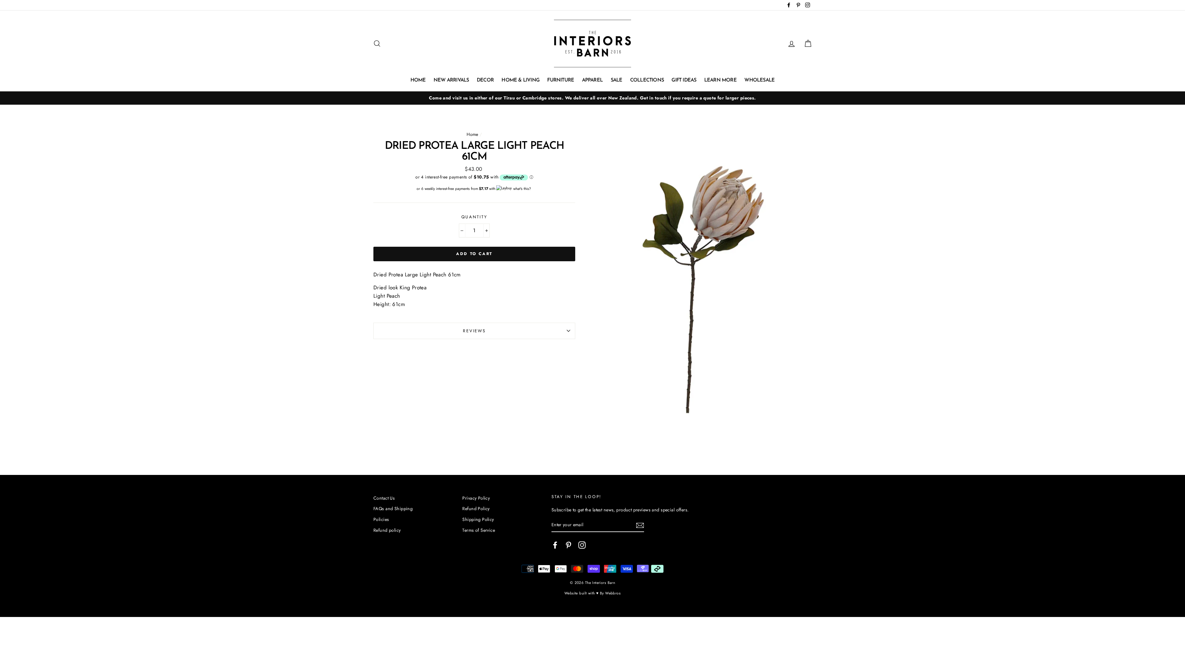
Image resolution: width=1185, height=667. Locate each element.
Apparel (592, 80)
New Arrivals (451, 80)
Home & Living (520, 80)
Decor (485, 80)
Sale (616, 80)
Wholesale (759, 80)
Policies (381, 519)
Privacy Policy (476, 498)
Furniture (560, 80)
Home (418, 80)
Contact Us (384, 498)
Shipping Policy (478, 519)
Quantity (474, 217)
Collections (647, 80)
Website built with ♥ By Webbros (592, 593)
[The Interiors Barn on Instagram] (582, 545)
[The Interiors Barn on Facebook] (555, 545)
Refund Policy (476, 508)
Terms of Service (478, 530)
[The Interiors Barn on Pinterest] (568, 545)
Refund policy (387, 530)
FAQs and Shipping (393, 508)
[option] (592, 98)
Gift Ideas (684, 80)
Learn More (720, 80)
